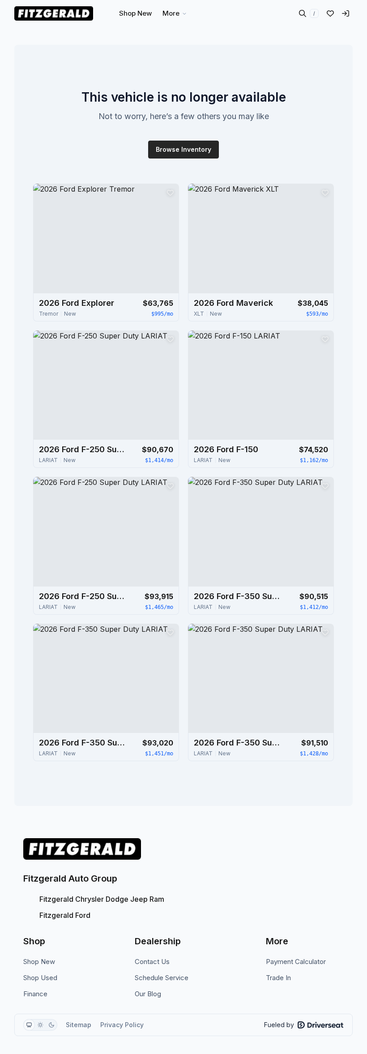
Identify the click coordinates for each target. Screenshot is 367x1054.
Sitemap (78, 1024)
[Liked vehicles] (330, 13)
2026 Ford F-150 (226, 449)
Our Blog (148, 994)
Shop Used (40, 977)
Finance (35, 994)
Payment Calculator (296, 961)
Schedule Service (161, 977)
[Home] (53, 13)
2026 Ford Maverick (233, 303)
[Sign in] (345, 13)
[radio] (29, 1025)
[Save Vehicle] (170, 192)
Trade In (278, 977)
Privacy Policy (122, 1024)
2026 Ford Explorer (76, 303)
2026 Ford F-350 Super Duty (238, 596)
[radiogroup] (40, 1025)
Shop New (39, 961)
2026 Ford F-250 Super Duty (83, 449)
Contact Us (152, 961)
